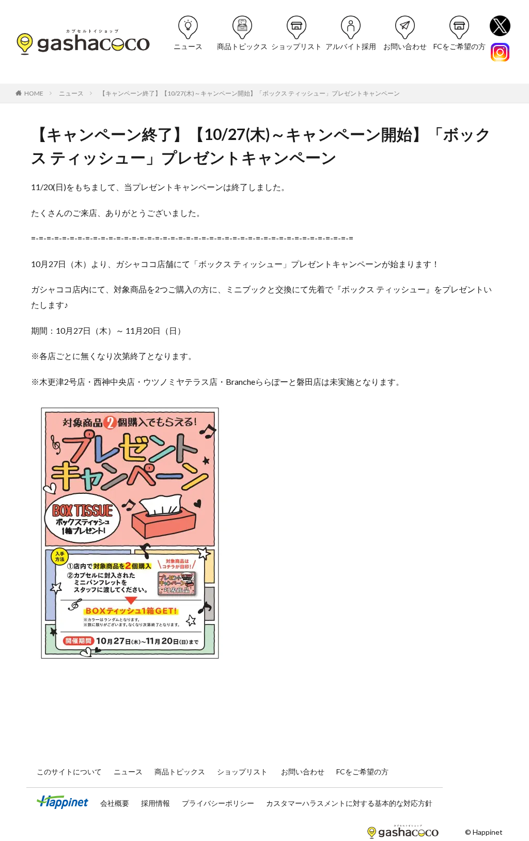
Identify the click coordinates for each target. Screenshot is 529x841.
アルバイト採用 (350, 46)
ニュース (188, 46)
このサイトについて (70, 771)
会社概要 (115, 803)
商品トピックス (242, 46)
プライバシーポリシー (219, 803)
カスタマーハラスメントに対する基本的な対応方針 (349, 803)
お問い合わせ (405, 46)
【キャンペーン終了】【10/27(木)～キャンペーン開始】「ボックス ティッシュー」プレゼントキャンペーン (249, 93)
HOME (33, 93)
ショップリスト (296, 46)
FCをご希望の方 (459, 46)
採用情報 (156, 803)
